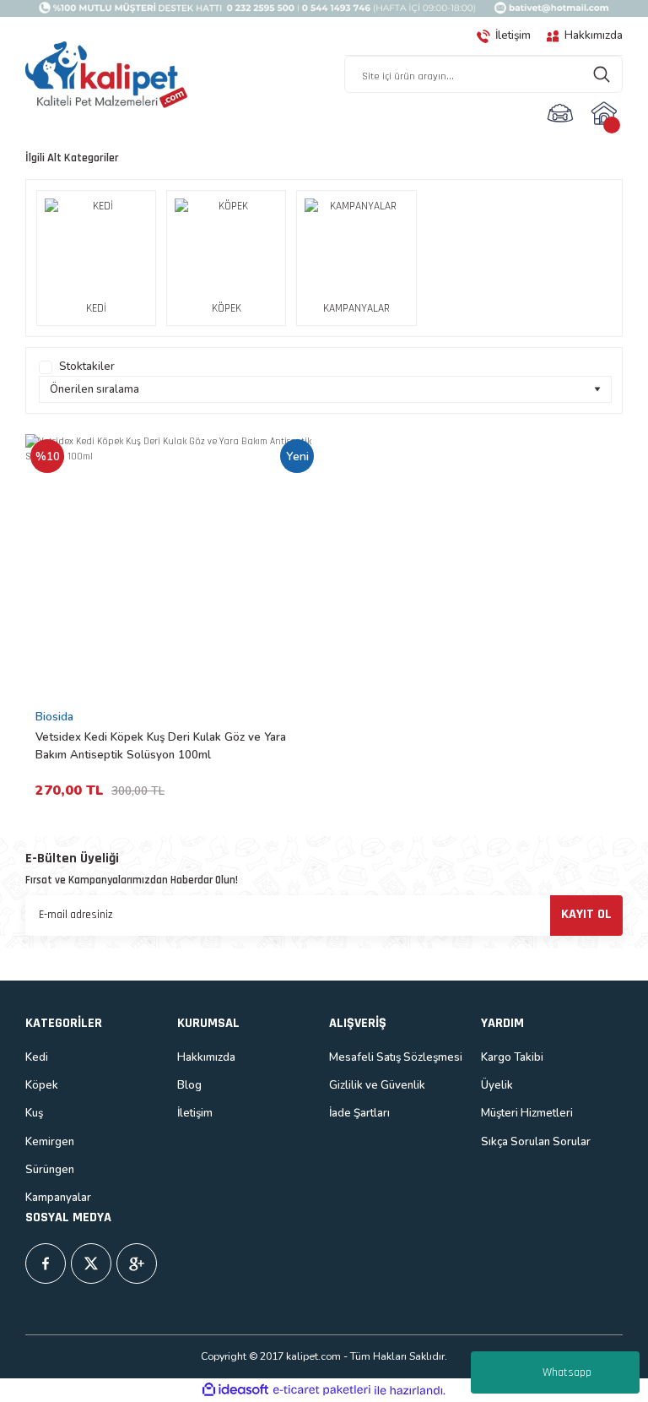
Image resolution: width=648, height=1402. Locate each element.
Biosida (54, 717)
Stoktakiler (87, 366)
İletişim (195, 1113)
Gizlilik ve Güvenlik (377, 1085)
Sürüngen (49, 1169)
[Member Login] (560, 113)
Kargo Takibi (512, 1057)
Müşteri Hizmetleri (527, 1113)
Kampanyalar (58, 1197)
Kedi (36, 1057)
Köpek (41, 1085)
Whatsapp (567, 1372)
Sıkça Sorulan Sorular (536, 1141)
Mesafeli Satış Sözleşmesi (395, 1057)
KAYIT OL (586, 914)
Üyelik (497, 1085)
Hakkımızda (206, 1057)
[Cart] (607, 113)
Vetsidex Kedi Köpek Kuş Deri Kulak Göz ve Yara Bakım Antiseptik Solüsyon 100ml (160, 746)
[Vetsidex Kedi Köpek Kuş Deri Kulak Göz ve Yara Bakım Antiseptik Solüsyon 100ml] (172, 568)
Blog (189, 1085)
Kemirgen (49, 1141)
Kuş (34, 1113)
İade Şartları (359, 1113)
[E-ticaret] (322, 1390)
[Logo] (106, 75)
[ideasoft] (235, 1390)
